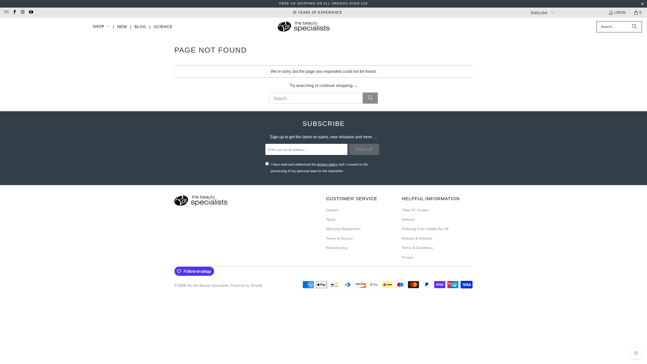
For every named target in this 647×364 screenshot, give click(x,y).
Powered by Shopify (246, 285)
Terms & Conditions (417, 248)
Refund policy (337, 248)
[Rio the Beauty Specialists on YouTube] (30, 12)
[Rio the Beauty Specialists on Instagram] (22, 12)
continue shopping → (338, 85)
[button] (101, 27)
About (330, 219)
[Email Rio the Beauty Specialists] (6, 12)
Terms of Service (339, 238)
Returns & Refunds (417, 238)
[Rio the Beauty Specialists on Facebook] (14, 12)
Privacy (407, 257)
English (539, 13)
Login (620, 12)
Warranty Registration (343, 229)
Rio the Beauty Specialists (207, 285)
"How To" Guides (415, 210)
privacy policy (327, 164)
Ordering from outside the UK (425, 229)
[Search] (634, 26)
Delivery (408, 219)
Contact (332, 210)
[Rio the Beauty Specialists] (304, 27)
